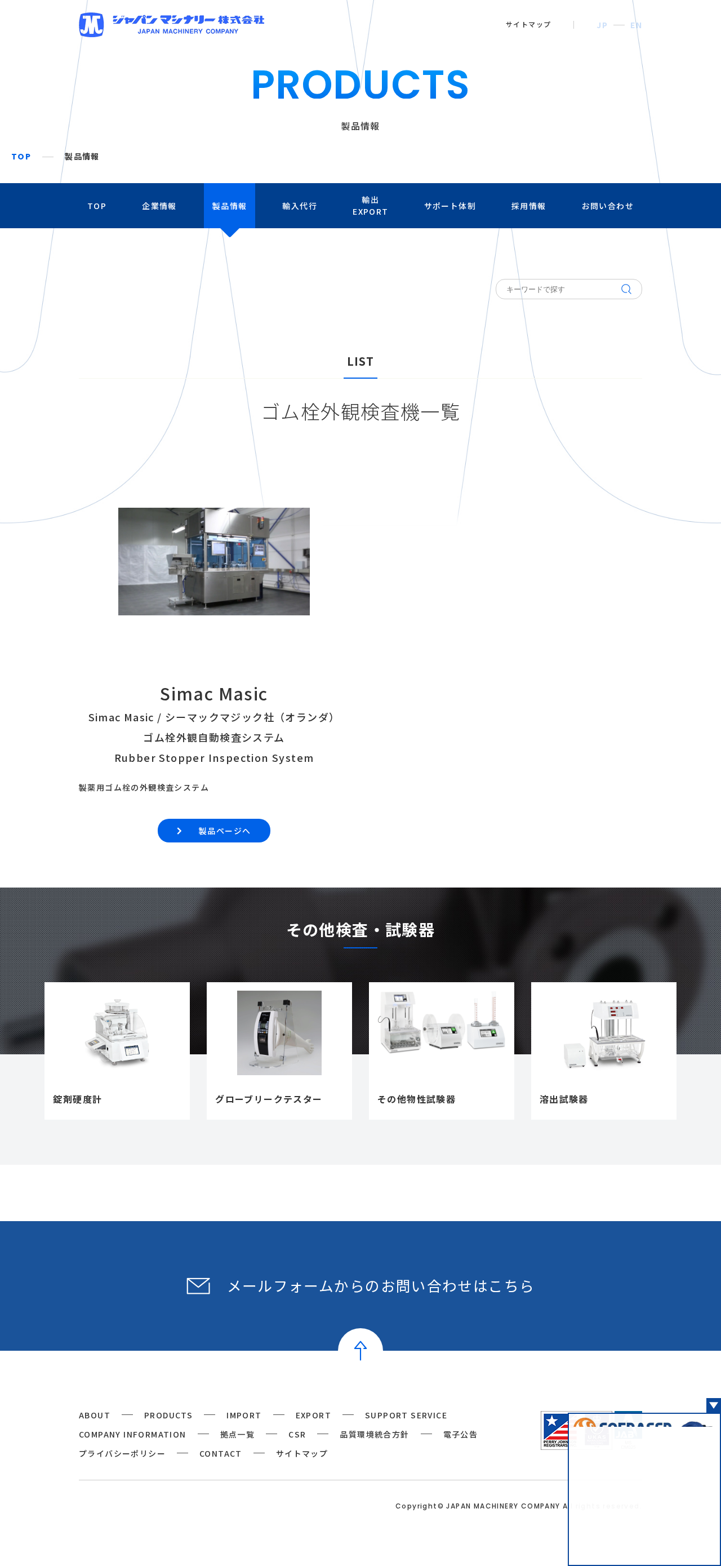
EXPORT (313, 1415)
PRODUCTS (168, 1415)
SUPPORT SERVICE (406, 1415)
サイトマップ (528, 24)
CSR (297, 1434)
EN (636, 25)
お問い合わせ (608, 205)
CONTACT (220, 1453)
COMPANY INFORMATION (132, 1434)
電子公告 (460, 1434)
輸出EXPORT (370, 205)
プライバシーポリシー (122, 1453)
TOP (21, 157)
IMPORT (243, 1415)
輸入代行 (299, 205)
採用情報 (528, 205)
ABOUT (94, 1415)
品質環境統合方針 (374, 1434)
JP (602, 25)
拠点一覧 (237, 1434)
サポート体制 (450, 205)
